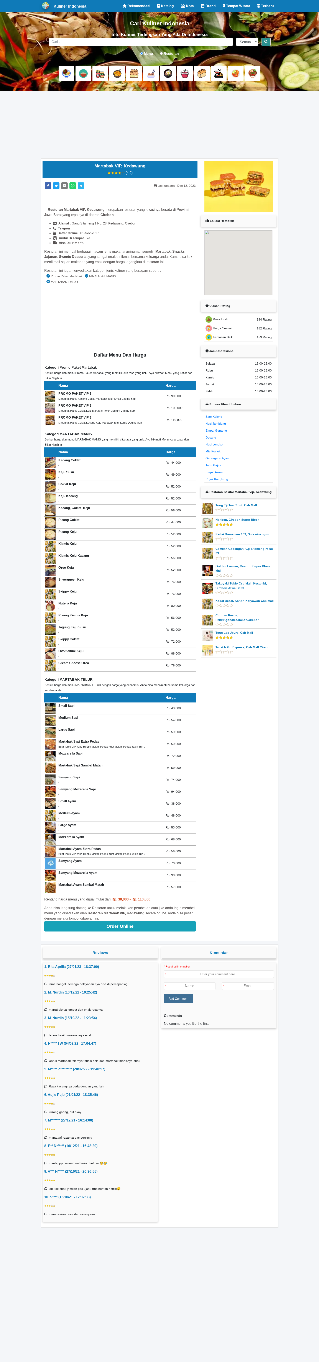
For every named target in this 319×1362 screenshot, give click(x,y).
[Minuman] (185, 73)
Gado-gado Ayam (218, 458)
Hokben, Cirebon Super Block (237, 519)
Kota (189, 6)
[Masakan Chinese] (83, 73)
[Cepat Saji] (100, 73)
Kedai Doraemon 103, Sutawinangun (242, 534)
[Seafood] (219, 73)
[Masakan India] (117, 73)
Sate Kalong (214, 416)
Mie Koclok (213, 451)
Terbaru (267, 6)
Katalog (167, 6)
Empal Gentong (216, 430)
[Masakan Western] (66, 73)
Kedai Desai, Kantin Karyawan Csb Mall (244, 600)
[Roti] (202, 73)
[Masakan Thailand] (235, 73)
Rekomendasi (138, 6)
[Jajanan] (134, 73)
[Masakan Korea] (168, 73)
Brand (210, 6)
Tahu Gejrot (214, 465)
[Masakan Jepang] (151, 73)
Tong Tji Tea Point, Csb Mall (236, 505)
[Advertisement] (159, 124)
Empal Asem (214, 472)
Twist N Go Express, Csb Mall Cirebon (243, 647)
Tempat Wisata (237, 6)
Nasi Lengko (214, 444)
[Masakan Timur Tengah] (252, 73)
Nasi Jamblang (216, 423)
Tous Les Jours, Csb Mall (234, 632)
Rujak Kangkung (217, 479)
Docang (211, 437)
